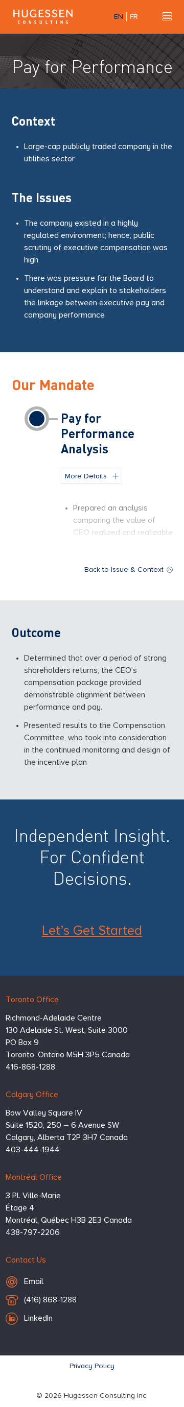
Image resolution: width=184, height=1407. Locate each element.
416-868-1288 (30, 1067)
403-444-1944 (33, 1150)
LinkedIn (38, 1319)
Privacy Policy (92, 1366)
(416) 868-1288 (50, 1302)
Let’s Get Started (92, 931)
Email (52, 1281)
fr (134, 16)
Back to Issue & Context (124, 569)
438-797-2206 (33, 1233)
